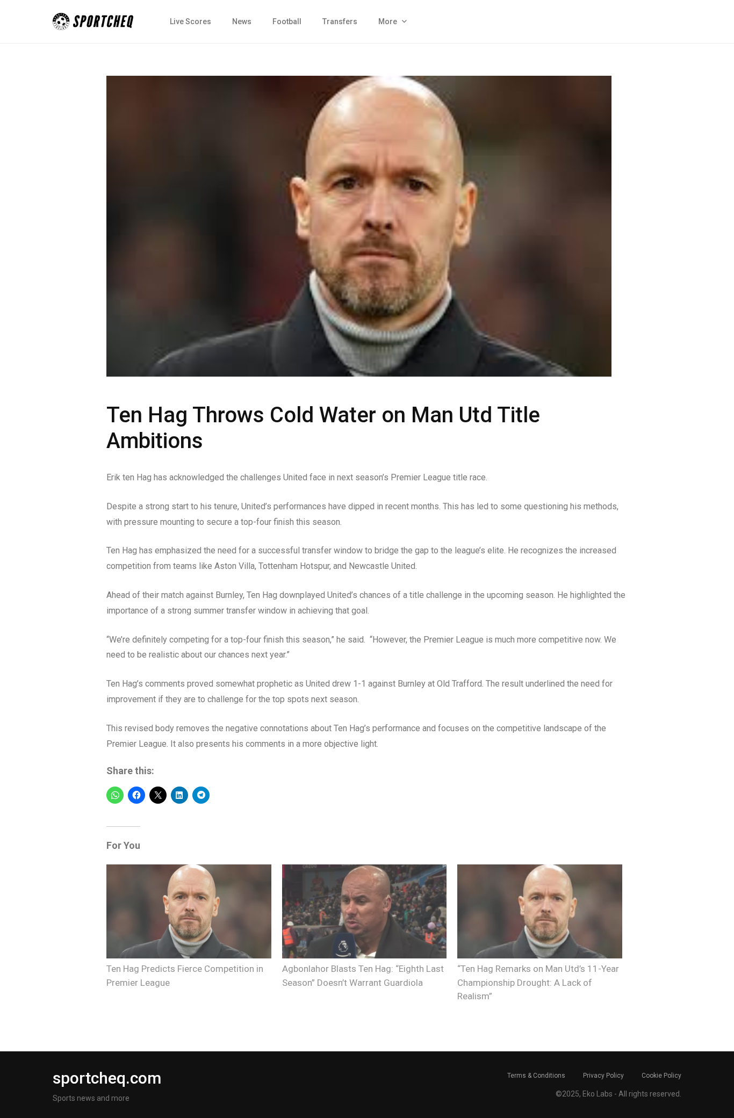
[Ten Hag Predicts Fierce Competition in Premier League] (188, 911)
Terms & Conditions (536, 1075)
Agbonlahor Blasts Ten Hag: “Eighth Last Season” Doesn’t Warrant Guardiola (363, 975)
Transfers (339, 21)
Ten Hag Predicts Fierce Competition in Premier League (184, 975)
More (387, 21)
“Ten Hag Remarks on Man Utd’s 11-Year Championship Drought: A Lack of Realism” (538, 982)
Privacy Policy (603, 1075)
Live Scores (190, 21)
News (241, 21)
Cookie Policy (661, 1075)
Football (286, 21)
